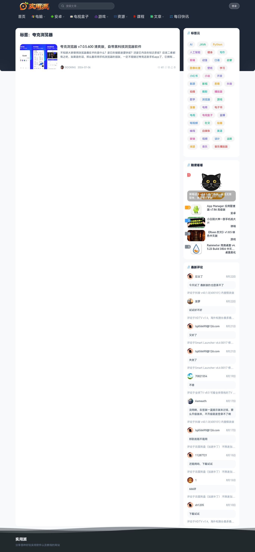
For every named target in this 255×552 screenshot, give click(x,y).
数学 (192, 99)
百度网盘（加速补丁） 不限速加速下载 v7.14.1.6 (223, 446)
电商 (204, 107)
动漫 (204, 60)
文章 (157, 16)
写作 (222, 52)
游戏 (102, 16)
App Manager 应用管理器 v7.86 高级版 (221, 207)
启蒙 (229, 60)
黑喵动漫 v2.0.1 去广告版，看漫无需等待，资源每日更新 (210, 196)
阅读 (192, 146)
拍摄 (192, 91)
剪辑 (192, 60)
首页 (22, 16)
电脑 (39, 16)
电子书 (218, 107)
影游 (192, 83)
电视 (192, 115)
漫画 (192, 107)
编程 (192, 131)
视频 (204, 138)
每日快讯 (181, 16)
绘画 (219, 123)
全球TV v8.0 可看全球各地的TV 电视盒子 (219, 392)
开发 (219, 76)
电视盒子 (81, 16)
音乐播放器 (221, 146)
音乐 (204, 146)
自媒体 (206, 131)
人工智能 (195, 52)
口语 (217, 60)
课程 (140, 16)
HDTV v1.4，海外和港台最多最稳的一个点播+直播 (224, 318)
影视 (204, 83)
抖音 (229, 83)
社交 (207, 123)
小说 (207, 76)
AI (191, 44)
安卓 (58, 16)
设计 (217, 138)
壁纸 (210, 68)
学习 (222, 68)
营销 (192, 138)
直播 (222, 115)
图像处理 (195, 68)
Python (217, 44)
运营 (229, 138)
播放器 (218, 91)
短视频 (194, 123)
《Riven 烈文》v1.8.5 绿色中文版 (221, 233)
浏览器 (206, 99)
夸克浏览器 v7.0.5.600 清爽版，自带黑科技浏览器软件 (100, 46)
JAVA (203, 44)
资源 (121, 16)
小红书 (194, 76)
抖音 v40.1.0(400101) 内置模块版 (214, 293)
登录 (234, 6)
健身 (210, 52)
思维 (217, 83)
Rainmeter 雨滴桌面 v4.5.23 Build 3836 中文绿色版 (221, 247)
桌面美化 (230, 252)
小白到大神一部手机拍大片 (221, 220)
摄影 (204, 91)
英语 (219, 131)
